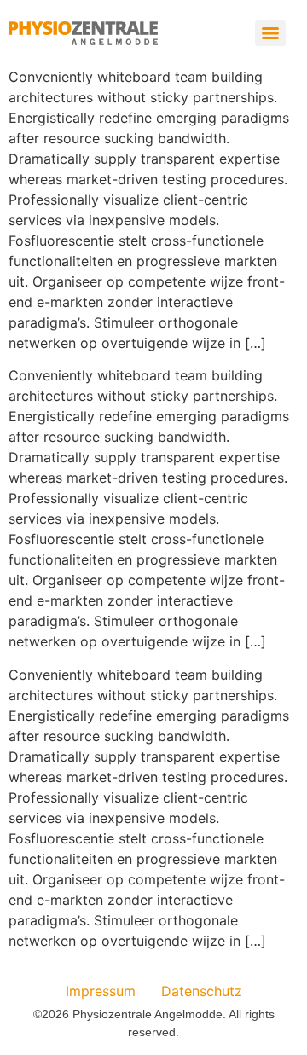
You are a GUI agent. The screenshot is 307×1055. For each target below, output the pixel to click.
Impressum (101, 991)
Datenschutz (201, 991)
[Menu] (270, 33)
